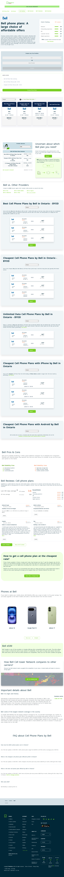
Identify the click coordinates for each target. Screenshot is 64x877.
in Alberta (10, 819)
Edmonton (24, 829)
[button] (21, 99)
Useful (4, 515)
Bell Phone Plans (5, 11)
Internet (24, 816)
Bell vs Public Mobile (19, 190)
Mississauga (24, 834)
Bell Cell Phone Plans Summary (10, 78)
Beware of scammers (36, 859)
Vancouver (24, 821)
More (3, 535)
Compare (32, 68)
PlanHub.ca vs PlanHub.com (34, 863)
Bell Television (39, 11)
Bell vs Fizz (5, 190)
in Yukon (10, 850)
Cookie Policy (7, 868)
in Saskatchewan (12, 847)
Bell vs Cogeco (30, 190)
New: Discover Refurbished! (32, 6)
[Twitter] (47, 819)
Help (33, 816)
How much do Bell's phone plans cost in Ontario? (14, 745)
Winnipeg (24, 847)
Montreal (10, 855)
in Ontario (10, 840)
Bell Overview (48, 11)
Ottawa (23, 832)
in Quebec (11, 845)
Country (43, 838)
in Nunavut (11, 837)
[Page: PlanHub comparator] (10, 2)
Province (43, 846)
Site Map (13, 868)
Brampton (24, 837)
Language (43, 830)
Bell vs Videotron (7, 192)
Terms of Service (28, 866)
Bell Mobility (22, 11)
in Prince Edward (12, 842)
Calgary (23, 826)
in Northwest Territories (13, 832)
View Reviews (50, 41)
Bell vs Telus (17, 192)
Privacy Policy (36, 866)
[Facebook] (42, 819)
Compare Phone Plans (32, 90)
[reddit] (54, 819)
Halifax (23, 845)
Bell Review (13, 11)
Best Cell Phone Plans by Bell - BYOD (12, 81)
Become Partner (35, 851)
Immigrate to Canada (36, 819)
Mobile (10, 816)
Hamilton (24, 842)
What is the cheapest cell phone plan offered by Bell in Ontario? (19, 756)
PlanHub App (34, 842)
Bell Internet (30, 11)
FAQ (32, 824)
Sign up (48, 165)
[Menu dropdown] (55, 2)
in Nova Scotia (11, 834)
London (23, 840)
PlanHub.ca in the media (35, 855)
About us (34, 831)
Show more (28, 637)
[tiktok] (52, 819)
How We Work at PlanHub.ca (35, 839)
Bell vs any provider (31, 192)
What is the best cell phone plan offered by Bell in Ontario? (17, 768)
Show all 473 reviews (19, 544)
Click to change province (12, 775)
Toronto (23, 819)
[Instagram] (44, 819)
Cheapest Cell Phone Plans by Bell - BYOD (13, 84)
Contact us (34, 845)
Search (47, 156)
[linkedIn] (49, 819)
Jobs (32, 848)
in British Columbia (12, 821)
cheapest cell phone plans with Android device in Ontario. (32, 436)
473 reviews (24, 218)
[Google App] (50, 826)
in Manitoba (11, 824)
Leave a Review (6, 544)
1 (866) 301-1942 (58, 698)
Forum (33, 821)
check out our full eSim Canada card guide (49, 652)
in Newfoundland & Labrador (14, 829)
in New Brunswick (12, 826)
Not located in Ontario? (8, 170)
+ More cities (24, 850)
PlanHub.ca (10, 866)
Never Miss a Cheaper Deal (32, 575)
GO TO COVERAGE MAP (32, 679)
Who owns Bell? (5, 782)
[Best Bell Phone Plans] (13, 219)
